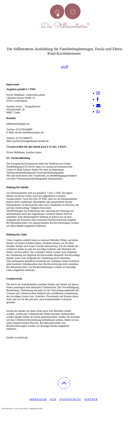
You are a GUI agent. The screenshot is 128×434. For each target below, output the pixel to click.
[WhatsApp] (98, 112)
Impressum (38, 399)
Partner (91, 399)
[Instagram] (98, 93)
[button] (64, 383)
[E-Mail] (98, 105)
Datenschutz (70, 399)
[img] (64, 16)
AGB (53, 399)
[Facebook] (97, 99)
